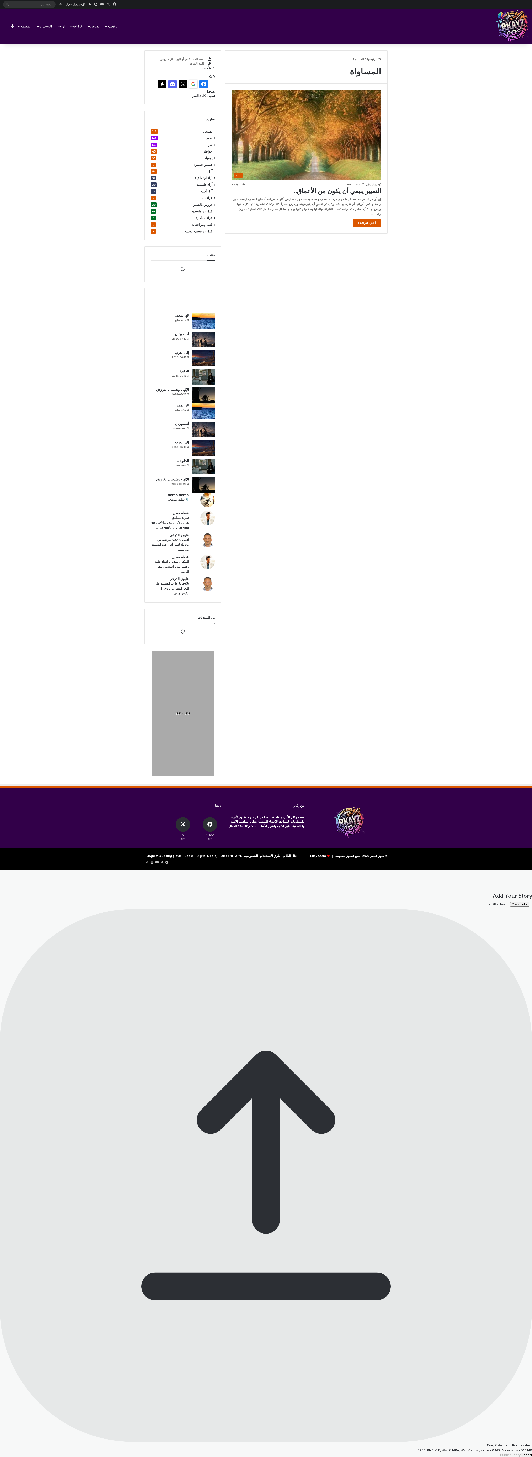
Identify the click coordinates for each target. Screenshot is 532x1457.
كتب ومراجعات (201, 225)
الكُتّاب (286, 856)
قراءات (77, 26)
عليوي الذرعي (179, 535)
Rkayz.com (318, 856)
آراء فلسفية (204, 185)
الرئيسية (113, 26)
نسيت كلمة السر (203, 96)
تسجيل (210, 91)
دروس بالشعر (202, 205)
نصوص (94, 26)
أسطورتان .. (180, 334)
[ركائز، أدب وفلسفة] (512, 26)
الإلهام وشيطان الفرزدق (172, 390)
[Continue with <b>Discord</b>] (172, 84)
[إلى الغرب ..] (203, 358)
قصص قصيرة (203, 165)
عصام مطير (372, 184)
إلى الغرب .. (180, 353)
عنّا (295, 856)
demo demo (178, 495)
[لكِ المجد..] (203, 321)
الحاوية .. (183, 371)
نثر (210, 145)
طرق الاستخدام (270, 856)
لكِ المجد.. (182, 316)
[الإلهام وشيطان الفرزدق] (203, 395)
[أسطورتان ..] (203, 339)
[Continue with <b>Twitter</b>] (183, 84)
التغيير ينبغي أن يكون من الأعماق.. (337, 191)
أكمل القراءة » (367, 223)
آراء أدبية (206, 191)
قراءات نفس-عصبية (198, 231)
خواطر (207, 151)
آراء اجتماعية (203, 178)
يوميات (207, 158)
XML (238, 856)
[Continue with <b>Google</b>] (193, 84)
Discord (226, 856)
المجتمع (26, 26)
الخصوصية (251, 856)
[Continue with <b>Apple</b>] (162, 84)
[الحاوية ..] (203, 377)
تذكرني (206, 67)
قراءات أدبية (204, 218)
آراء (62, 26)
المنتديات (45, 26)
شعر (209, 138)
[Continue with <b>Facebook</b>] (204, 84)
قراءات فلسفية (201, 211)
